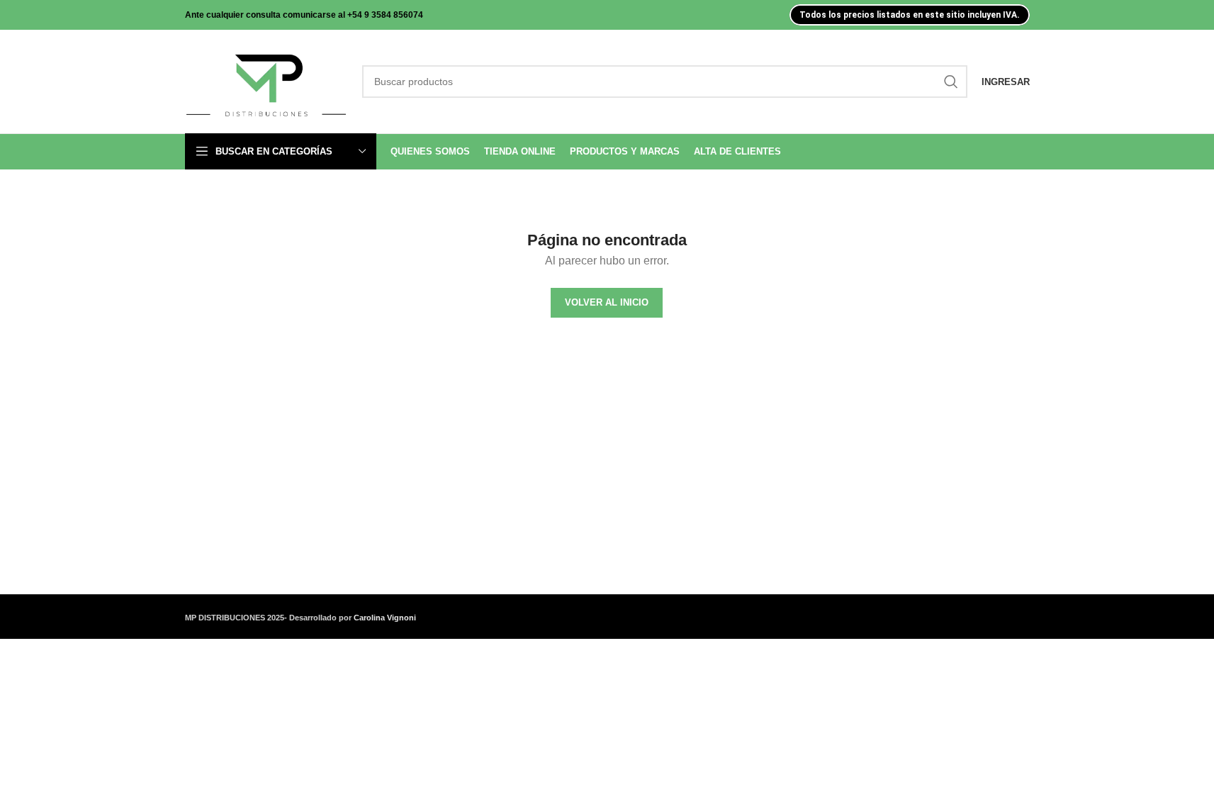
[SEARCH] (951, 81)
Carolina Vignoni (385, 617)
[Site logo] (266, 81)
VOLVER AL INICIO (606, 302)
